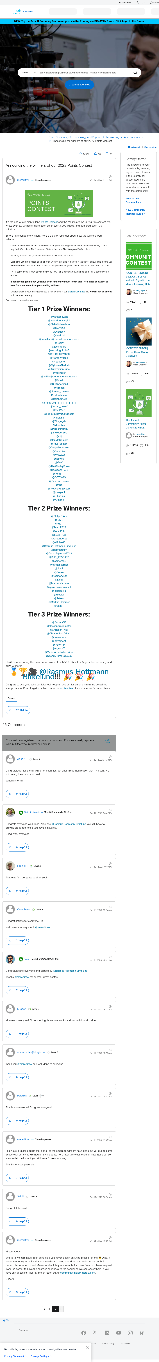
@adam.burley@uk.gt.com (59, 414)
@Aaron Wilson (59, 358)
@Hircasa (59, 388)
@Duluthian (59, 451)
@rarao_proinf (59, 406)
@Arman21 (59, 500)
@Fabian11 (59, 418)
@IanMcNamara (59, 440)
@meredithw (42, 927)
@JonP (59, 568)
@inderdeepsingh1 (59, 321)
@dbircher (59, 425)
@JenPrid (59, 335)
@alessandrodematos (59, 626)
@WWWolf (59, 455)
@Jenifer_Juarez (59, 391)
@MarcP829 (59, 527)
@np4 (59, 485)
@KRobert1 (59, 542)
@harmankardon (59, 565)
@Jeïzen (59, 598)
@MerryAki (59, 328)
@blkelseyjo (59, 591)
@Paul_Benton (59, 444)
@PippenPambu (59, 429)
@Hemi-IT (59, 474)
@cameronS (59, 561)
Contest (11, 699)
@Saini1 (59, 606)
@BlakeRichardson (59, 324)
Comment (108, 741)
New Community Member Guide (135, 212)
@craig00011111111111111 (59, 403)
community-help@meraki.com (77, 1273)
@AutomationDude (59, 369)
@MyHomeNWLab (59, 365)
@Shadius (59, 496)
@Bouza (59, 572)
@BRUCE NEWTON (59, 354)
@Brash (59, 380)
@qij (59, 436)
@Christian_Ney (59, 630)
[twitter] (95, 1333)
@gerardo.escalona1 (59, 587)
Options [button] (108, 177)
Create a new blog (79, 85)
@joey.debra (59, 347)
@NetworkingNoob (59, 489)
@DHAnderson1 (59, 384)
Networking (112, 137)
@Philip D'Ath (59, 516)
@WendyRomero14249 (59, 656)
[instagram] (130, 1333)
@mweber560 (59, 433)
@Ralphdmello (59, 399)
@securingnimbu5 (59, 350)
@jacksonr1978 (59, 470)
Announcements (133, 137)
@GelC (59, 462)
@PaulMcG (59, 410)
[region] (45, 1352)
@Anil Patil (59, 531)
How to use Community (132, 200)
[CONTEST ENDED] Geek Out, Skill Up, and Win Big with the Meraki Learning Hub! (138, 278)
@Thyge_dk (59, 421)
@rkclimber (59, 373)
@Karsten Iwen (59, 317)
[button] (59, 203)
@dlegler (59, 595)
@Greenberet (59, 539)
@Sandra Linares (59, 481)
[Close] (87, 1347)
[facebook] (83, 1333)
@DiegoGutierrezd (59, 448)
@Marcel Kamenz (59, 583)
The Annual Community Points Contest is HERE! (136, 424)
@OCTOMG (59, 477)
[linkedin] (107, 1333)
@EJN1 (59, 580)
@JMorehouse (59, 395)
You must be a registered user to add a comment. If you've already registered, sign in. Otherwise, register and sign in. (51, 742)
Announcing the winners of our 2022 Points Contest (49, 165)
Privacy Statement (14, 1356)
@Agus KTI (59, 648)
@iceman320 (59, 576)
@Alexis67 (59, 332)
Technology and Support (87, 137)
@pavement (59, 641)
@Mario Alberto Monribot (59, 652)
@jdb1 (59, 524)
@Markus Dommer (59, 602)
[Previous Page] (44, 1309)
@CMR (59, 520)
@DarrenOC (59, 622)
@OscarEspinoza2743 (59, 554)
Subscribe (150, 147)
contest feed (67, 688)
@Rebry (59, 343)
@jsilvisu (59, 459)
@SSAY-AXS (59, 535)
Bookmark (134, 147)
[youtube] (118, 1333)
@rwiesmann (59, 637)
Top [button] (8, 1321)
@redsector (59, 362)
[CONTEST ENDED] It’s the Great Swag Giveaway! (137, 352)
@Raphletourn (59, 550)
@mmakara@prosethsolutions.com (59, 339)
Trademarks (125, 1344)
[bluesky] (141, 1332)
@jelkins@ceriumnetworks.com (59, 377)
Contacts (23, 1331)
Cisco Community (59, 137)
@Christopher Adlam (59, 634)
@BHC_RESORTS (59, 557)
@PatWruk (59, 645)
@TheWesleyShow (59, 466)
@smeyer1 (59, 492)
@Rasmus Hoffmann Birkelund (59, 546)
